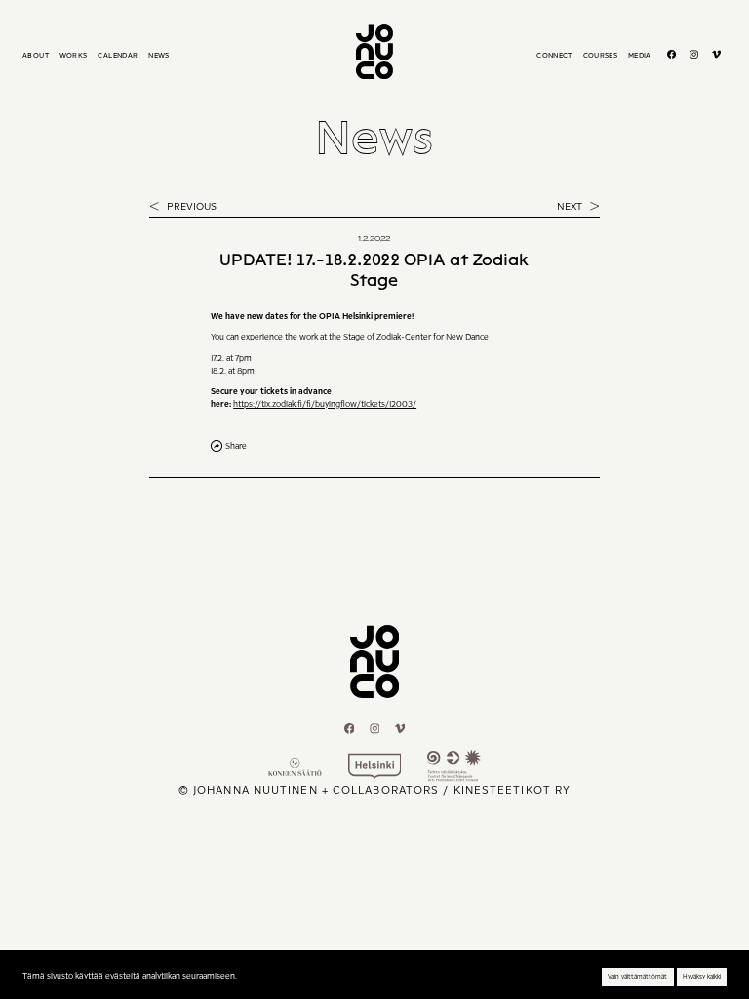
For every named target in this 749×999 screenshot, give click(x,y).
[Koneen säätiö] (295, 767)
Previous (190, 206)
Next (571, 206)
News (374, 137)
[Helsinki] (375, 765)
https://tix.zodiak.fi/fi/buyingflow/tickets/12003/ (324, 404)
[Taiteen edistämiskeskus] (454, 765)
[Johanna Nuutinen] (374, 51)
